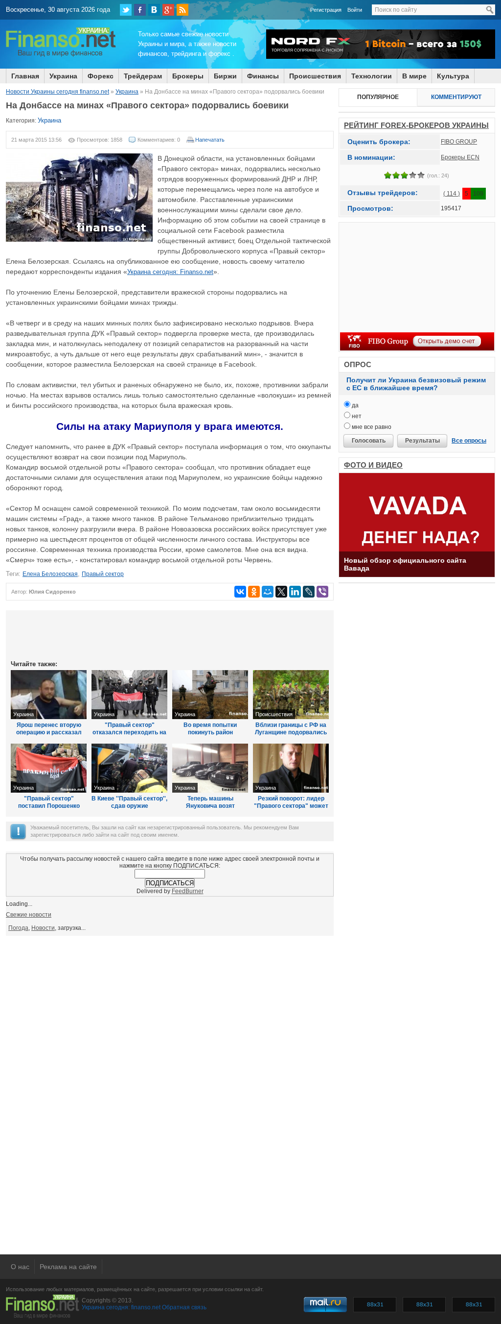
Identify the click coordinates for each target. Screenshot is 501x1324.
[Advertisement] (170, 634)
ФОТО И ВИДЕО (373, 465)
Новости (43, 927)
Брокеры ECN (460, 157)
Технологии (371, 76)
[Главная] (61, 55)
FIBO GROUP (459, 141)
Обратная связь (184, 1307)
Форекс (101, 76)
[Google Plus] (168, 10)
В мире (414, 76)
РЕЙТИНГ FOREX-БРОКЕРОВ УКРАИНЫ (416, 125)
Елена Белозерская (50, 574)
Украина (63, 76)
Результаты (422, 440)
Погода (18, 927)
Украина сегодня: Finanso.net (170, 271)
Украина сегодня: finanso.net (121, 1307)
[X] (281, 592)
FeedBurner (188, 891)
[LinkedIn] (295, 592)
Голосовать (369, 440)
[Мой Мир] (267, 592)
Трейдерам (143, 76)
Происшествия (315, 76)
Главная (25, 76)
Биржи (225, 76)
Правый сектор (103, 574)
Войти (354, 10)
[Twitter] (126, 10)
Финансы (263, 76)
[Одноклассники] (254, 592)
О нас (20, 1267)
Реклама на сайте (68, 1267)
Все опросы (469, 440)
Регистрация (326, 10)
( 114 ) (451, 193)
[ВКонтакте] (154, 10)
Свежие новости (28, 914)
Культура (453, 76)
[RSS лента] (182, 10)
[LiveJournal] (309, 592)
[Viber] (322, 592)
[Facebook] (140, 10)
